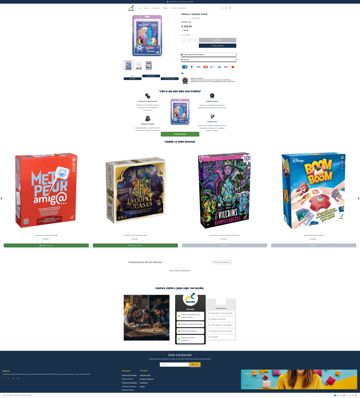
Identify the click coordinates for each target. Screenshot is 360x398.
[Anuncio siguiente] (231, 2)
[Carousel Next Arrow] (358, 198)
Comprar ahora (218, 46)
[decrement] (184, 40)
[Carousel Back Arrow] (1, 198)
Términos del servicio (129, 386)
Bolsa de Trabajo (127, 390)
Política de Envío (127, 379)
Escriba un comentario (222, 262)
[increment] (195, 40)
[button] (146, 8)
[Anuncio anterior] (129, 2)
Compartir (187, 35)
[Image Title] (4, 378)
